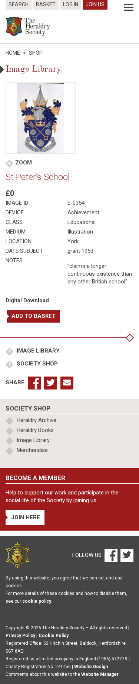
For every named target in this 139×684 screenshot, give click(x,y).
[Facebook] (111, 554)
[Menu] (128, 7)
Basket (46, 4)
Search (19, 4)
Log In (70, 4)
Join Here (25, 517)
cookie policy (36, 601)
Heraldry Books (35, 430)
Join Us (95, 4)
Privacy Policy (20, 635)
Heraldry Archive (36, 420)
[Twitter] (126, 554)
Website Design (91, 666)
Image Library (37, 350)
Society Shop (36, 363)
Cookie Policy (54, 635)
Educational (81, 222)
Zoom (23, 162)
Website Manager (100, 674)
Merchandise (32, 450)
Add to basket (33, 316)
